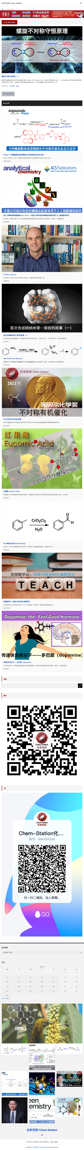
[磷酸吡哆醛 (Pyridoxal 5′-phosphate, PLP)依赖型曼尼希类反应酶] (42, 1057)
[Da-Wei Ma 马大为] (14, 1110)
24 (7, 991)
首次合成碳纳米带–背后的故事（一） (16, 335)
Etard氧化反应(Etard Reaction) (14, 543)
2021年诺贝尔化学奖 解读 (12, 419)
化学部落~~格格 (14, 86)
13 (42, 982)
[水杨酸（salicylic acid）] (69, 1107)
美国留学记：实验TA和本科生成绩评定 (16, 601)
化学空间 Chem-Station (42, 1130)
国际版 (56, 1142)
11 (19, 982)
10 (7, 982)
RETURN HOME (8, 94)
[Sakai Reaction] (42, 1084)
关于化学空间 (29, 1142)
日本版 (51, 1142)
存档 (41, 1142)
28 (53, 991)
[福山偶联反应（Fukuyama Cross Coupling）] (69, 1049)
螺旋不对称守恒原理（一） (11, 76)
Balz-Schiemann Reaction (13, 358)
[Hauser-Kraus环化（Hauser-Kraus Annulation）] (14, 1049)
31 (7, 995)
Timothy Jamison (9, 274)
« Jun (3, 998)
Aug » (7, 998)
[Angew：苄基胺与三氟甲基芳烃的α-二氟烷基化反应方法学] (14, 1084)
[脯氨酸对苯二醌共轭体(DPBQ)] (42, 1023)
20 (42, 986)
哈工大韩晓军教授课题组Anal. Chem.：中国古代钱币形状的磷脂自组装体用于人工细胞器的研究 (36, 215)
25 (19, 991)
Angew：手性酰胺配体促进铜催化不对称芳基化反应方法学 (23, 155)
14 (53, 982)
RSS (42, 1135)
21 (53, 986)
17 (7, 986)
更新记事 (36, 1142)
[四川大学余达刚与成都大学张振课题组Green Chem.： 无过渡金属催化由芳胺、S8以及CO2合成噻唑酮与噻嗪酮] (42, 1110)
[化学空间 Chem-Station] (12, 3)
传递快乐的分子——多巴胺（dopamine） (17, 662)
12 (30, 982)
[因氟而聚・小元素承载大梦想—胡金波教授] (69, 1079)
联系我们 (46, 1142)
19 (30, 986)
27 (42, 991)
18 (19, 986)
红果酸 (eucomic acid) (11, 491)
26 (30, 991)
